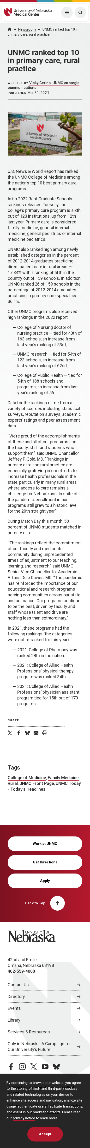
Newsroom (27, 29)
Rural (13, 783)
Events (14, 1008)
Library (14, 1020)
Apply (45, 881)
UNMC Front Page (36, 783)
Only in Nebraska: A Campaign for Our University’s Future (39, 1046)
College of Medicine (27, 777)
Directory (16, 996)
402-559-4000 (21, 971)
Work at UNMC (45, 843)
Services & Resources (29, 1031)
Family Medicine (63, 777)
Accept (45, 1134)
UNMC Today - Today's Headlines (44, 786)
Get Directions (45, 862)
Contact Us (18, 984)
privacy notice (24, 1118)
